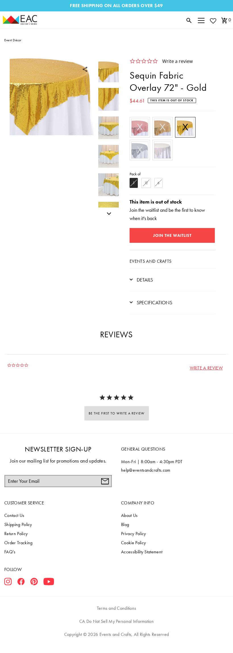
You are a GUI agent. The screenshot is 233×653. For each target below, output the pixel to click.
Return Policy (16, 534)
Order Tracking (18, 543)
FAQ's (10, 552)
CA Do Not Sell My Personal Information (116, 621)
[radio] (140, 127)
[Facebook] (21, 583)
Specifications (154, 302)
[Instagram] (8, 583)
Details (144, 279)
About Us (129, 515)
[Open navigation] (201, 20)
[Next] (107, 212)
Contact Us (14, 515)
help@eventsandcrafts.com (145, 470)
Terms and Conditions (116, 608)
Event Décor (13, 40)
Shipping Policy (18, 524)
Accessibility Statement (141, 552)
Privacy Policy (133, 534)
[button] (206, 368)
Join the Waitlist (172, 235)
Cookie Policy (133, 543)
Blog (125, 524)
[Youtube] (48, 583)
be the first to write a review (117, 413)
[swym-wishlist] (213, 20)
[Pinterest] (34, 583)
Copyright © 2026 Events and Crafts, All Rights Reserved (116, 634)
